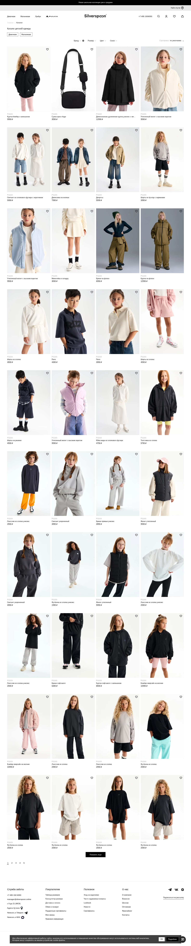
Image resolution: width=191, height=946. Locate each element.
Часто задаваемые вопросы (95, 899)
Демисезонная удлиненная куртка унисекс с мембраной (116, 117)
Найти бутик (175, 8)
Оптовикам (126, 907)
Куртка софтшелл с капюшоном (108, 683)
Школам (125, 903)
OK (161, 939)
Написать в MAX (13, 917)
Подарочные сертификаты (55, 911)
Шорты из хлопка (14, 359)
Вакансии (126, 899)
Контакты (125, 915)
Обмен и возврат (52, 907)
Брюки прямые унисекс (105, 521)
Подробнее (172, 939)
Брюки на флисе (102, 279)
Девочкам (13, 34)
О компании (126, 895)
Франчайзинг (127, 911)
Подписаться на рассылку (173, 897)
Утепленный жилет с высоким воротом (156, 117)
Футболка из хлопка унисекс (63, 602)
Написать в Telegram (15, 913)
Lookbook (87, 903)
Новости (87, 907)
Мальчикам (26, 34)
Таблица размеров (52, 895)
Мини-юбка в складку (60, 279)
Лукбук (38, 16)
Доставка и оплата (52, 903)
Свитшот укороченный (60, 521)
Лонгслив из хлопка (59, 764)
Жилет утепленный (148, 521)
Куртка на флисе (147, 279)
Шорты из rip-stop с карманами (153, 197)
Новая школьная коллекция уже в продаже (96, 2)
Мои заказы (50, 915)
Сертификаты (89, 911)
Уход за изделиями (91, 895)
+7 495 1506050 (145, 16)
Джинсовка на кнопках (60, 197)
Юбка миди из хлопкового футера (109, 440)
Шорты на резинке (14, 440)
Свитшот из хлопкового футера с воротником (25, 197)
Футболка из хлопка (148, 764)
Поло (54, 359)
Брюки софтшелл (59, 683)
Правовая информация (54, 919)
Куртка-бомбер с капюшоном (18, 117)
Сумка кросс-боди (59, 117)
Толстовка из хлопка (149, 440)
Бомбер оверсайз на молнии (152, 683)
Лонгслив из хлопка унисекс (18, 521)
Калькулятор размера (54, 899)
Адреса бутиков (13, 908)
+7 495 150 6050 (14, 895)
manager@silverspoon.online (19, 899)
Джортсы (99, 197)
